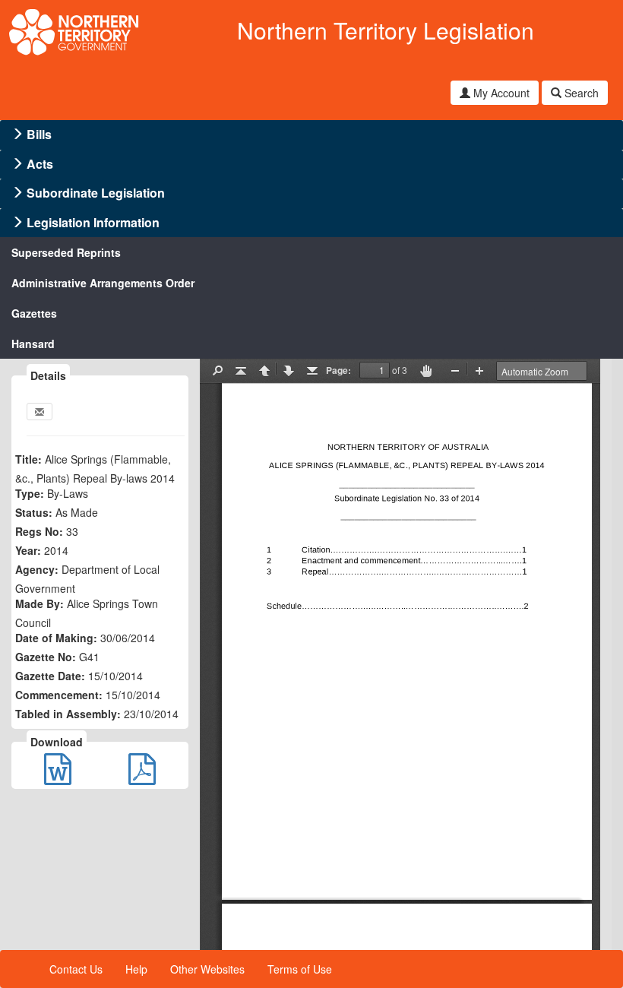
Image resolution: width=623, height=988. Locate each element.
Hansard (33, 343)
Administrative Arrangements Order (102, 282)
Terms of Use (299, 969)
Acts (40, 164)
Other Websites (207, 969)
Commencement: (59, 694)
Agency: (37, 569)
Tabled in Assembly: (68, 713)
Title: (28, 459)
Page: (338, 370)
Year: (28, 550)
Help (136, 969)
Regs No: (39, 531)
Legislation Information (93, 222)
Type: (29, 493)
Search (580, 92)
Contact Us (76, 969)
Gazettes (34, 313)
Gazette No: (45, 656)
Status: (33, 512)
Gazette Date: (50, 675)
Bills (39, 134)
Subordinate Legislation (96, 192)
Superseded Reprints (66, 252)
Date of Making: (56, 637)
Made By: (39, 603)
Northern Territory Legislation (385, 30)
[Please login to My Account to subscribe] (39, 411)
